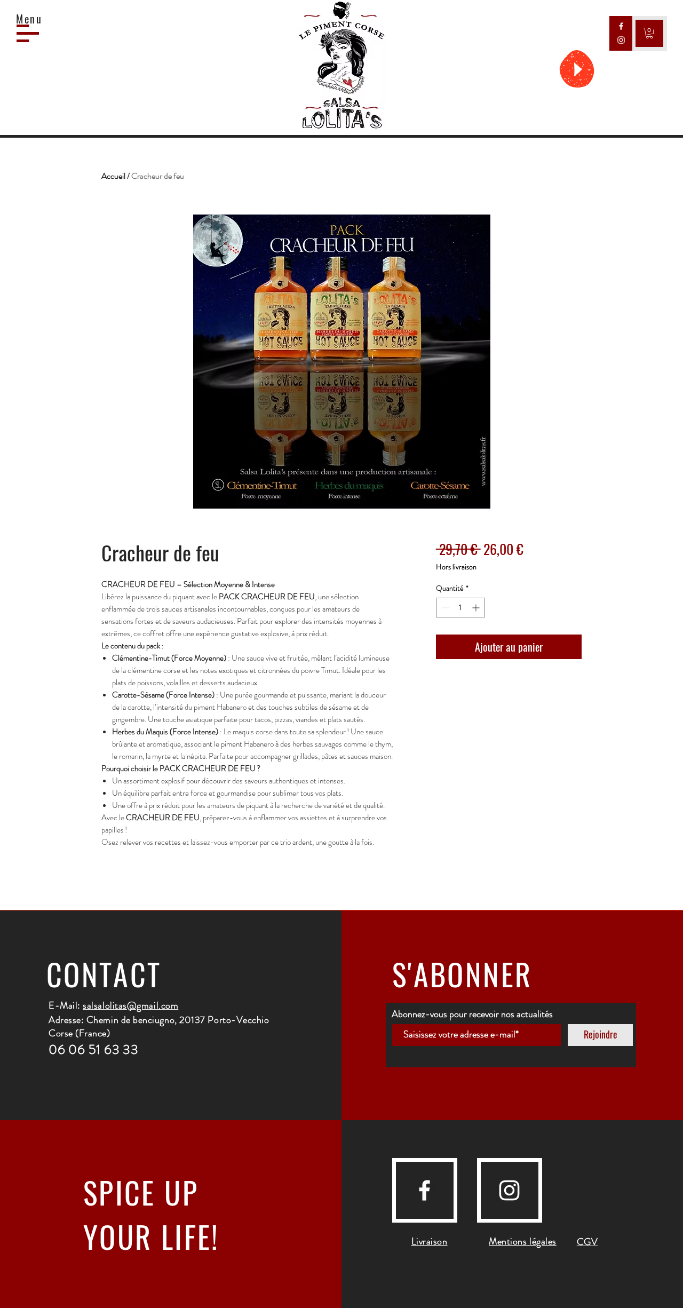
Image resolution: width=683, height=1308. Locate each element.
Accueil (113, 176)
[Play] (576, 69)
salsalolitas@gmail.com (130, 1005)
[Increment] (476, 607)
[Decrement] (444, 607)
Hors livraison (456, 567)
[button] (28, 33)
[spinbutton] (460, 607)
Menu (29, 19)
